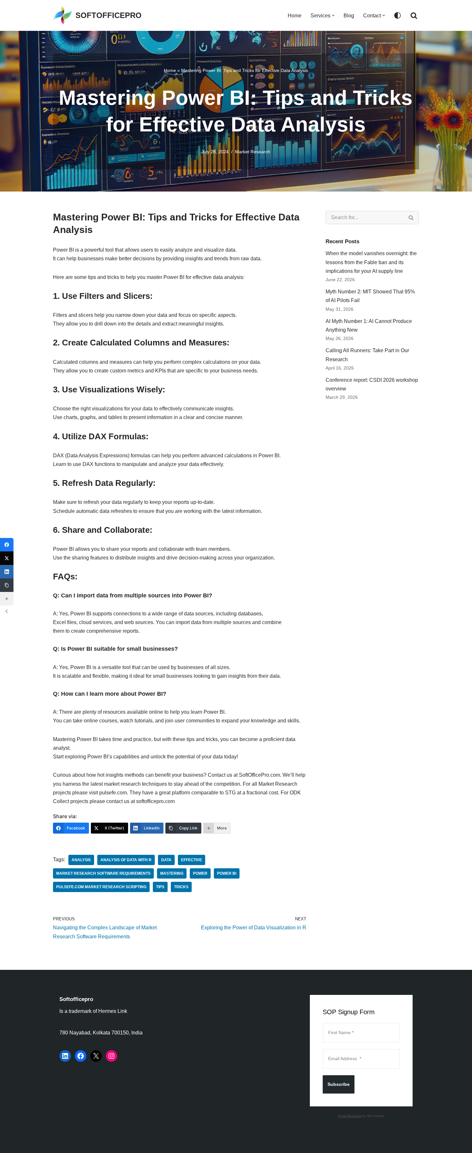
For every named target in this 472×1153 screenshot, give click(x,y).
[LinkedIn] (65, 1056)
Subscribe (339, 1084)
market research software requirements (103, 873)
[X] (96, 1056)
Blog (349, 15)
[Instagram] (111, 1056)
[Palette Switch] (397, 15)
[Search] (413, 15)
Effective (191, 860)
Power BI (226, 873)
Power (200, 873)
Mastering (171, 873)
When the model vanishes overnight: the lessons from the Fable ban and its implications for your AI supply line (371, 262)
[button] (333, 15)
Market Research (252, 151)
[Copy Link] (6, 585)
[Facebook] (80, 1056)
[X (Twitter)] (6, 558)
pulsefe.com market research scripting (101, 887)
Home (295, 15)
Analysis (81, 860)
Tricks (181, 887)
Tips (160, 887)
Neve (59, 1145)
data (166, 860)
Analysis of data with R (126, 860)
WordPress (110, 1145)
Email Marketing (350, 1116)
